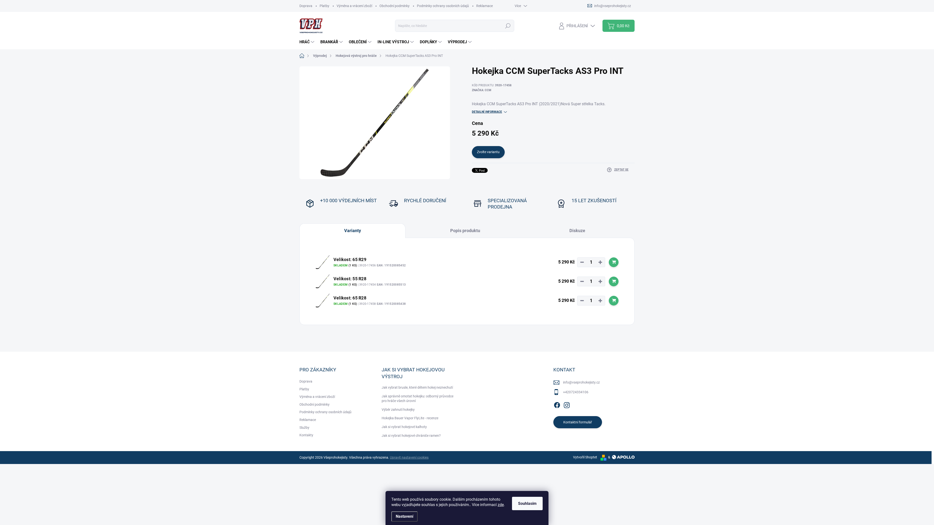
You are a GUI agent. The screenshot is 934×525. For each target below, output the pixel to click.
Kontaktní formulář (577, 422)
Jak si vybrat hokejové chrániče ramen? (411, 436)
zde (501, 504)
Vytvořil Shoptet (585, 457)
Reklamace (484, 6)
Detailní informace (487, 112)
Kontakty (306, 435)
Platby (324, 6)
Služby (304, 427)
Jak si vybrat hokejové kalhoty (404, 427)
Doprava (305, 6)
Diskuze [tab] (577, 230)
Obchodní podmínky (394, 6)
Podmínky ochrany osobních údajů (443, 6)
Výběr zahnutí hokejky (398, 409)
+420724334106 (575, 392)
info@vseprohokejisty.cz (581, 382)
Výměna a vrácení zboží (354, 6)
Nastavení (404, 516)
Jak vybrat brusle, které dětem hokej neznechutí (417, 387)
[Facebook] (557, 404)
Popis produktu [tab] (465, 230)
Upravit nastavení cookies (409, 457)
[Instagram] (566, 404)
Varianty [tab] (352, 230)
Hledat (508, 26)
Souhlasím (527, 503)
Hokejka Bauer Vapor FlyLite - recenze (410, 418)
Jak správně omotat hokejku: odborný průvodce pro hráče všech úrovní (417, 398)
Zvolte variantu (488, 152)
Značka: (481, 90)
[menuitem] (307, 42)
